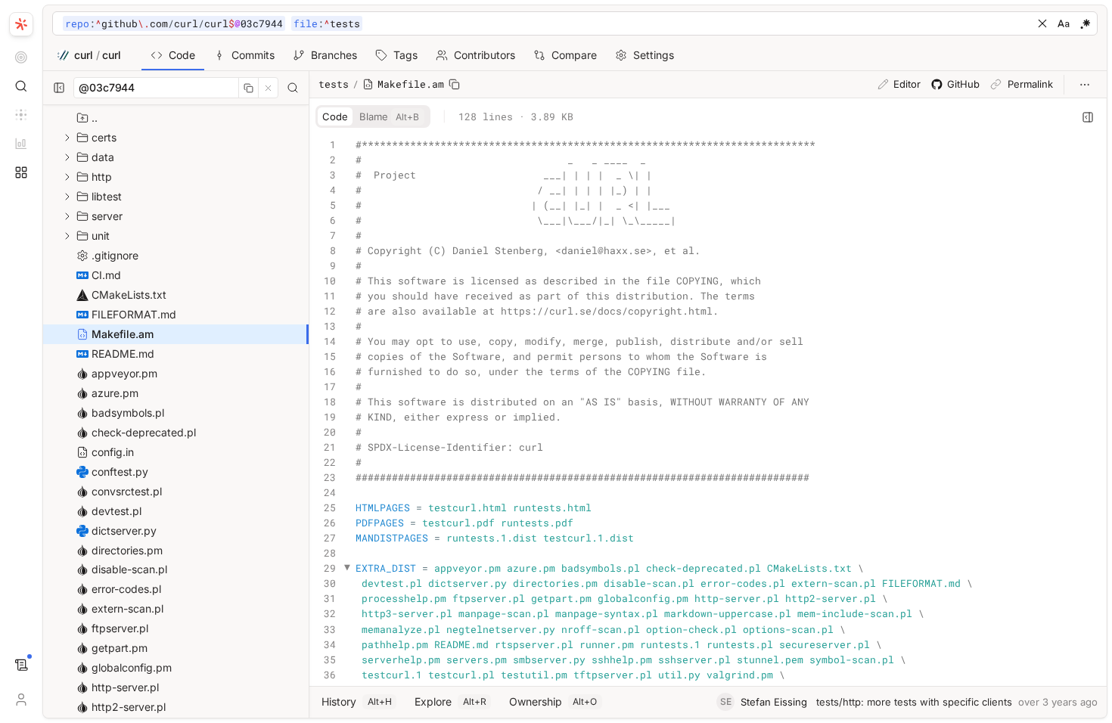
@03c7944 (107, 87)
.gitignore (113, 255)
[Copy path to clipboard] (454, 84)
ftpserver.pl (118, 628)
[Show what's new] (22, 665)
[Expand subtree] (67, 137)
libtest (105, 196)
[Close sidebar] (59, 87)
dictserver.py (123, 530)
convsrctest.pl (125, 491)
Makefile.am (121, 333)
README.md (121, 353)
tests (333, 84)
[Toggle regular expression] (1085, 23)
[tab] (172, 55)
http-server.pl (124, 687)
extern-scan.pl (126, 608)
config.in (111, 451)
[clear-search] (1042, 23)
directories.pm (126, 550)
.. (93, 117)
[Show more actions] (1085, 85)
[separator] (42, 361)
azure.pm (113, 392)
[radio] (335, 116)
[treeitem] (176, 334)
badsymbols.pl (126, 412)
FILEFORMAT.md (132, 314)
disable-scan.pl (128, 569)
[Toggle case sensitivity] (1064, 23)
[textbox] (545, 24)
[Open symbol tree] (1088, 117)
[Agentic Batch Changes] (21, 115)
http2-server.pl (127, 706)
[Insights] (21, 144)
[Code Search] (21, 86)
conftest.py (118, 471)
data (101, 156)
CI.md (105, 274)
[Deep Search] (21, 57)
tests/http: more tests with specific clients (914, 702)
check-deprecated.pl (142, 432)
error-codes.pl (125, 588)
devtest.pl (115, 510)
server (106, 215)
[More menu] (21, 172)
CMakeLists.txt (127, 294)
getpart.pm (118, 647)
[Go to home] (21, 22)
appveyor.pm (123, 373)
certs (102, 137)
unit (99, 235)
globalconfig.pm (130, 667)
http (100, 176)
